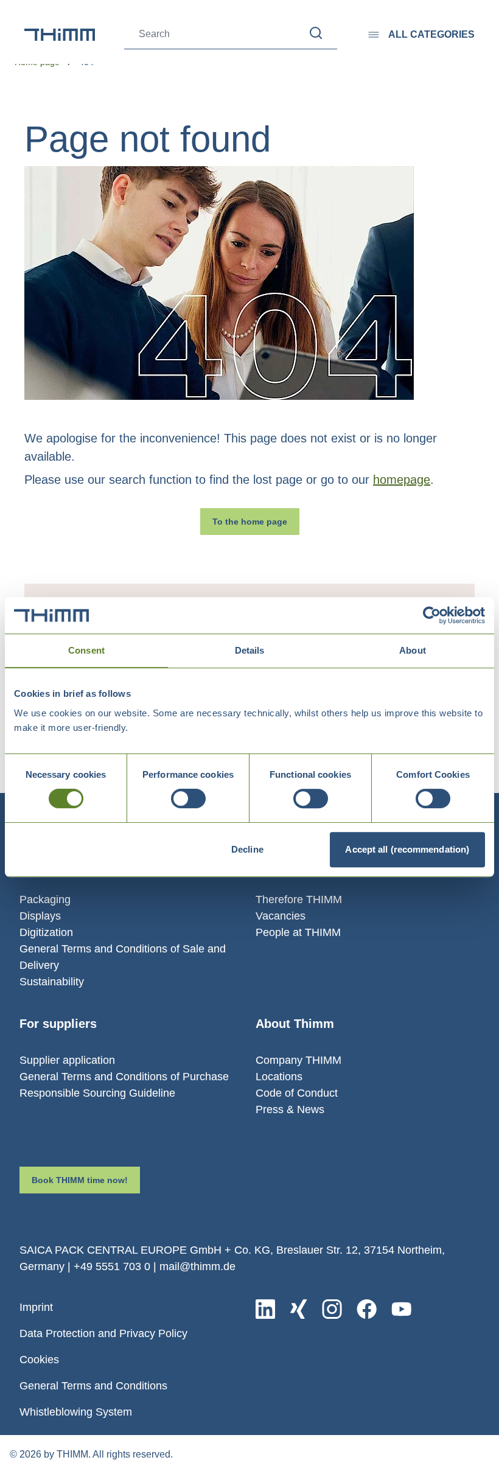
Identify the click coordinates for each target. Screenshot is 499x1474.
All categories (431, 34)
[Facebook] (367, 1309)
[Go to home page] (59, 35)
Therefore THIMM (299, 899)
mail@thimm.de (197, 1266)
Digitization (46, 932)
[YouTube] (401, 1309)
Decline (247, 849)
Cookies (39, 1359)
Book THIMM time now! (80, 1180)
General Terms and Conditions (93, 1386)
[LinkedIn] (265, 1309)
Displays (40, 916)
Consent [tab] (86, 650)
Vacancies (280, 916)
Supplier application (67, 1060)
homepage (401, 479)
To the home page (249, 521)
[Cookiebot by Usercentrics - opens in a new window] (432, 615)
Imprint (36, 1307)
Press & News (290, 1109)
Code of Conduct (297, 1093)
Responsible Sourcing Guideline (97, 1093)
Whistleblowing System (75, 1412)
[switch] (188, 798)
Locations (279, 1077)
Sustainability (51, 982)
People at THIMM (298, 932)
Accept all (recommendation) (407, 849)
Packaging (45, 899)
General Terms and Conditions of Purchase (124, 1077)
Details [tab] (250, 650)
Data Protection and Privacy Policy (103, 1333)
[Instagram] (332, 1309)
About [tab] (412, 650)
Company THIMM (298, 1060)
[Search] (316, 33)
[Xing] (298, 1309)
